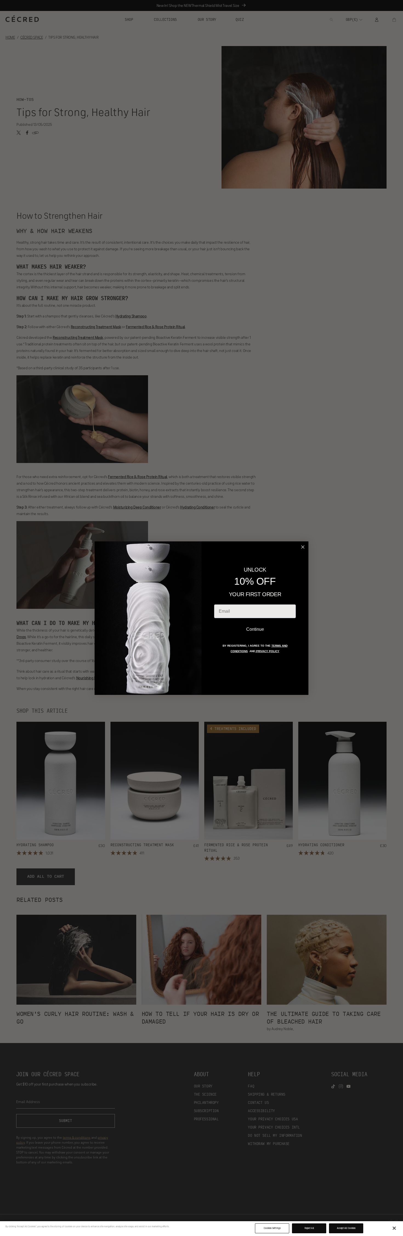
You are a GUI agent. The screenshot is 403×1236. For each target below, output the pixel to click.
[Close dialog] (302, 547)
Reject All (309, 1228)
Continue (255, 629)
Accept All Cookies (346, 1228)
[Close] (394, 1228)
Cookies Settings (272, 1228)
